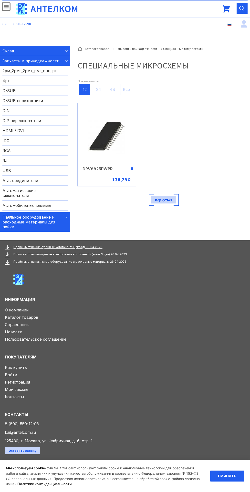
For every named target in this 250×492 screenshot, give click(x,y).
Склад (8, 50)
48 (112, 89)
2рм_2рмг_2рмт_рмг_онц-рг (29, 70)
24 (98, 89)
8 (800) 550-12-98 (16, 23)
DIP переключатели (21, 120)
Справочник (17, 324)
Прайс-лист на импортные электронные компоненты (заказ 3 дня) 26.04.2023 (70, 254)
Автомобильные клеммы (26, 205)
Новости (13, 331)
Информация (20, 299)
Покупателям (21, 357)
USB (6, 170)
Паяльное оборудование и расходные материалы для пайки (28, 222)
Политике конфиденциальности (44, 484)
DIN (6, 110)
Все (126, 89)
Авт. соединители (20, 180)
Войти (11, 374)
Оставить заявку (22, 450)
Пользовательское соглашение (35, 339)
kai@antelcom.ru (20, 432)
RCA (6, 150)
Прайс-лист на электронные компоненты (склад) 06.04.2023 (57, 247)
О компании (17, 310)
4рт (6, 80)
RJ (5, 160)
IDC (5, 140)
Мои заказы (16, 389)
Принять (227, 476)
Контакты (14, 396)
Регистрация (17, 382)
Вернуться (164, 200)
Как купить (16, 367)
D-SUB (9, 90)
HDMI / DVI (13, 130)
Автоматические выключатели (19, 193)
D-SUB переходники (22, 100)
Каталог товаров (21, 317)
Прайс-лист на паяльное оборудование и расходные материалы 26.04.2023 (69, 261)
